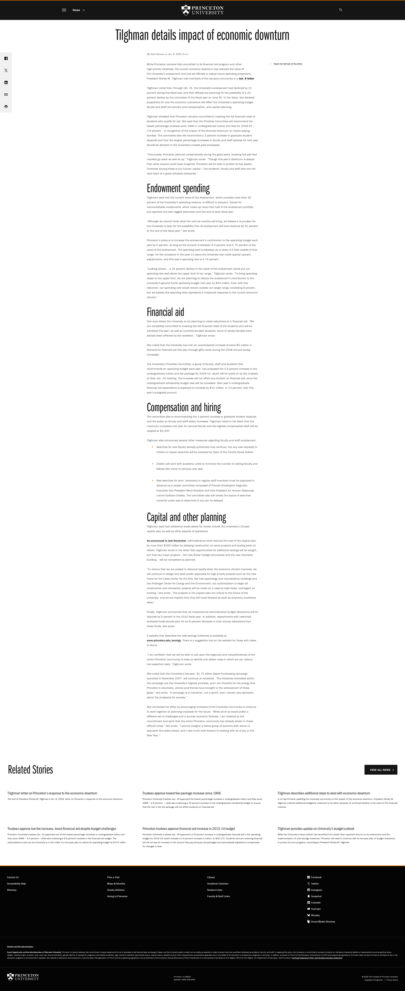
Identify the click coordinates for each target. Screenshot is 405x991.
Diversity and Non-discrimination (20, 946)
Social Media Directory (323, 921)
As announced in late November (166, 540)
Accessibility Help (16, 883)
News (76, 10)
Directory (11, 889)
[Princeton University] (23, 978)
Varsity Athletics (116, 889)
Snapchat (316, 896)
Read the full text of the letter (288, 63)
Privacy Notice (392, 980)
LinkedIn (316, 902)
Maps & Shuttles (116, 883)
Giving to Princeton (117, 896)
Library (211, 877)
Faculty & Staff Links (218, 896)
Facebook (316, 877)
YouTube (316, 908)
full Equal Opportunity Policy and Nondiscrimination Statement (317, 958)
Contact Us (13, 877)
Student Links (214, 889)
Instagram (316, 889)
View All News (380, 770)
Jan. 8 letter (246, 78)
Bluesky (315, 915)
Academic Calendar (217, 883)
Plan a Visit (113, 877)
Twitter (314, 883)
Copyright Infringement (373, 980)
